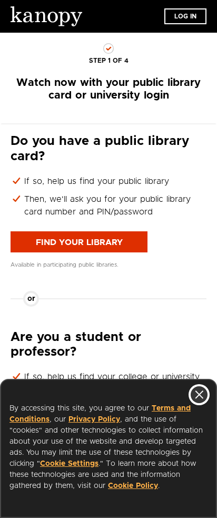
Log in (185, 16)
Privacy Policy (94, 419)
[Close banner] (199, 394)
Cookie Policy (133, 486)
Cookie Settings (69, 463)
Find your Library (79, 242)
